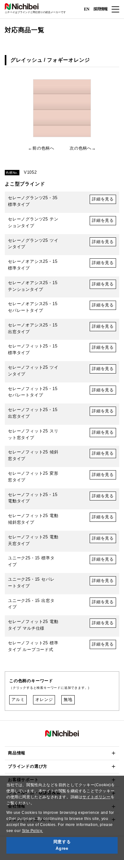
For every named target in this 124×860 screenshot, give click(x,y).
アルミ (17, 699)
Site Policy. (32, 831)
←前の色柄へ (41, 148)
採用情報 (100, 9)
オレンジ (44, 699)
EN (86, 8)
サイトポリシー (96, 797)
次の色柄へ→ (83, 148)
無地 (68, 699)
